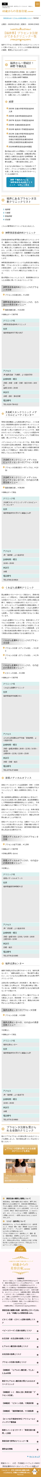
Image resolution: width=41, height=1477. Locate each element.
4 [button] (31, 1188)
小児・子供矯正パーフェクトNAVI (25, 1463)
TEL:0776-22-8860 (10, 1120)
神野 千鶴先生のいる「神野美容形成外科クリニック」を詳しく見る (19, 182)
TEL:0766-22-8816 (10, 580)
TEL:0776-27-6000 (10, 770)
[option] (20, 1174)
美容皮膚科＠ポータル (11, 1466)
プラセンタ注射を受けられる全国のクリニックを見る (21, 1149)
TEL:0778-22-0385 (10, 956)
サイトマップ (34, 1457)
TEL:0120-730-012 (10, 404)
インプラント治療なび (30, 1466)
